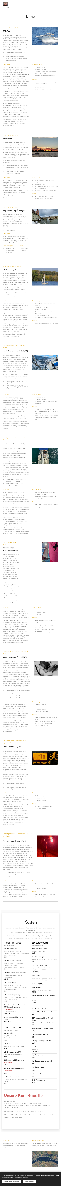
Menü (56, 5)
